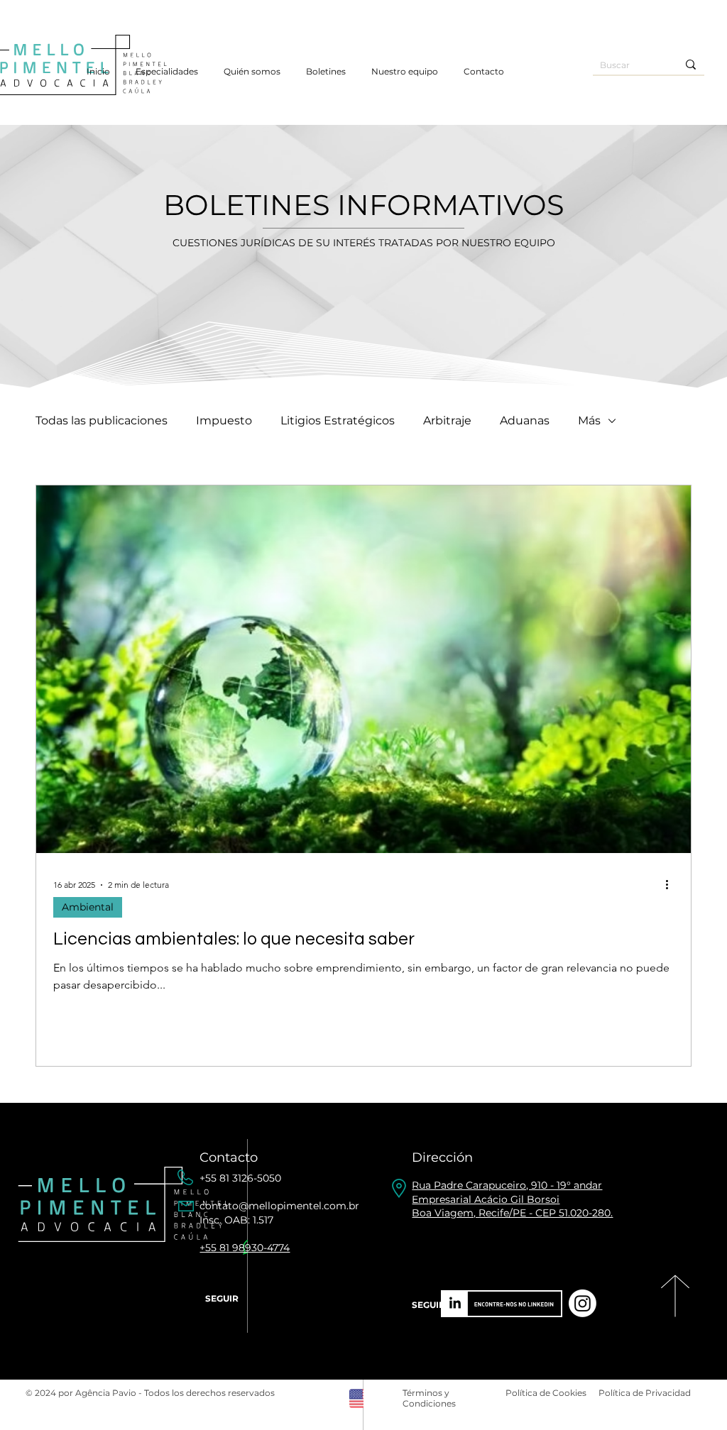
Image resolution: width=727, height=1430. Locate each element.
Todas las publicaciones (101, 420)
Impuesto (224, 420)
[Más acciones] (671, 884)
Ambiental (88, 907)
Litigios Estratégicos (337, 420)
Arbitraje (447, 420)
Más (589, 420)
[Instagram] (582, 1303)
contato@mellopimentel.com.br (279, 1205)
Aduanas (525, 420)
